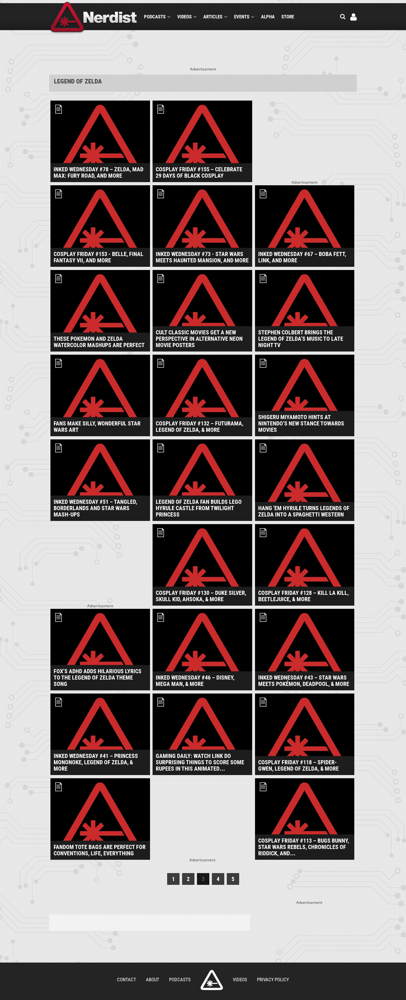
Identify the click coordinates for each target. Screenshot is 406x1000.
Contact (126, 980)
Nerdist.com (211, 980)
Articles (212, 17)
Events (241, 17)
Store (287, 17)
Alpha (268, 17)
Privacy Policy (273, 980)
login (353, 17)
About (152, 980)
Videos (184, 17)
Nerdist (93, 18)
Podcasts (155, 17)
